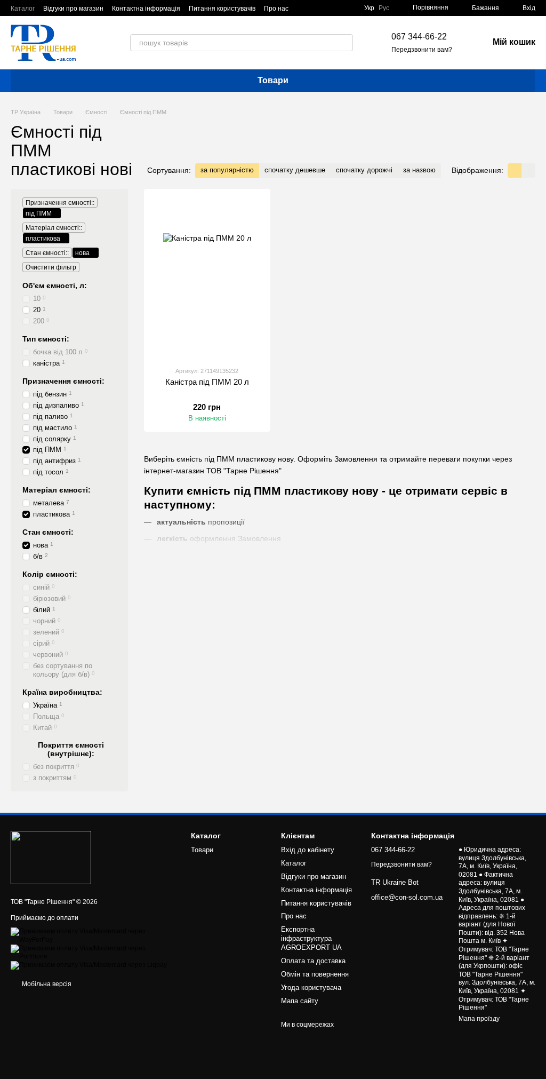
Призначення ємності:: (60, 203)
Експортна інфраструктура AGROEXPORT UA (311, 938)
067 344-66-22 (419, 36)
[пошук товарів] (344, 42)
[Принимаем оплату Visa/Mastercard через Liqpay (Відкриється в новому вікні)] (89, 965)
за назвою (419, 170)
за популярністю (227, 170)
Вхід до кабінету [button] (307, 850)
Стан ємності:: (47, 253)
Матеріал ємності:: (54, 228)
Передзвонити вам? (421, 49)
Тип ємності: (45, 338)
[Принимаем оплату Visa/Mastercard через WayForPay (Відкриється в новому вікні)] (93, 935)
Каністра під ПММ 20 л (207, 381)
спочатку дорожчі (364, 170)
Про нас (276, 8)
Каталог (23, 8)
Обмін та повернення (315, 974)
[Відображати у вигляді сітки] (514, 170)
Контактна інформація (146, 8)
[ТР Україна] (51, 857)
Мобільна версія (45, 984)
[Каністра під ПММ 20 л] (207, 277)
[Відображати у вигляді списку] (528, 170)
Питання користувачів (222, 8)
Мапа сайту (299, 1001)
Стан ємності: (48, 532)
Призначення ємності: (63, 380)
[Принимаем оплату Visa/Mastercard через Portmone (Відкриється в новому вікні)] (93, 952)
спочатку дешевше (294, 170)
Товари (273, 80)
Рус (384, 8)
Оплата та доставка (313, 961)
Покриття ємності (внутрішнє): (71, 749)
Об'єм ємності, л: (54, 285)
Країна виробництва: (62, 692)
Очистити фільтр (51, 267)
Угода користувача (311, 987)
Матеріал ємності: (56, 490)
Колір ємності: (49, 574)
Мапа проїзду (479, 1018)
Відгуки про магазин (73, 8)
